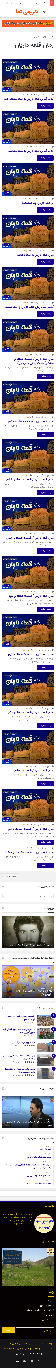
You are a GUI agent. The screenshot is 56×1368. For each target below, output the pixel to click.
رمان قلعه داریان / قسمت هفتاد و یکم (31, 712)
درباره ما (48, 1315)
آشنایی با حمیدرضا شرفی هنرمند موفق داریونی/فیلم (29, 1123)
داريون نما (48, 94)
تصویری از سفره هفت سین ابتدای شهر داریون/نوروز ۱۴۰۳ (19, 1031)
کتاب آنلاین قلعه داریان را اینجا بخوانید (31, 151)
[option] (28, 932)
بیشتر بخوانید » (45, 106)
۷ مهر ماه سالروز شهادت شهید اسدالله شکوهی (30, 945)
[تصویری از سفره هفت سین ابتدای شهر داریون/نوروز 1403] (45, 1033)
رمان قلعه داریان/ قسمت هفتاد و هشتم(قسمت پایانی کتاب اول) (34, 361)
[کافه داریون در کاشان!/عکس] (45, 1046)
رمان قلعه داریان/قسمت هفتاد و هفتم (31, 421)
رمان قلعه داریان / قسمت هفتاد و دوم (31, 654)
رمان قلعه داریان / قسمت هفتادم (34, 770)
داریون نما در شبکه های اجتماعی (39, 1310)
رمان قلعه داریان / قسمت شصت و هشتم (29, 852)
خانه (50, 36)
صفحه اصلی (47, 1319)
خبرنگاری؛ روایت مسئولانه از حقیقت (34, 3)
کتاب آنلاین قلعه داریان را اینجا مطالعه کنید (28, 99)
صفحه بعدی (11, 876)
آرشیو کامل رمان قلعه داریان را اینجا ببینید (29, 307)
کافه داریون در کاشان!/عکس (23, 1042)
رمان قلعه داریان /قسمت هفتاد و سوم (31, 596)
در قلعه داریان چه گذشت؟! (38, 203)
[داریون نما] (27, 11)
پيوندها (49, 1300)
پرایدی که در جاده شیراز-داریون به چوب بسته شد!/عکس (19, 1057)
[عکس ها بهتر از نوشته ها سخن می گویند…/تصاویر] (45, 1020)
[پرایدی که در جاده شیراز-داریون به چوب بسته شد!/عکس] (45, 1060)
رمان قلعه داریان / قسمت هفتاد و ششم (30, 479)
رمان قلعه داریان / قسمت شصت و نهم (31, 828)
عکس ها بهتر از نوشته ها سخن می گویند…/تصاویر (20, 1018)
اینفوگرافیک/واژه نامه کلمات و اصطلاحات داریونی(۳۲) (33, 993)
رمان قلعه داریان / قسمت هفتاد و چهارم (30, 537)
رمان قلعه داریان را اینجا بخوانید (35, 255)
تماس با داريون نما (44, 1305)
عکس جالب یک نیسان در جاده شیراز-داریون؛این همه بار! (19, 1070)
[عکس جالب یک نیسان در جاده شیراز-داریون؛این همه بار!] (45, 1073)
